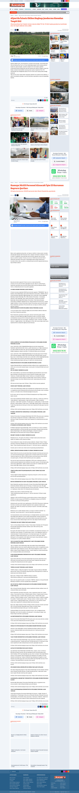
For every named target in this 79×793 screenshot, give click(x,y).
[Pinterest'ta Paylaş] (45, 100)
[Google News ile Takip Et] (45, 56)
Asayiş (46, 9)
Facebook (20, 110)
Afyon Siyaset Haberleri (14, 783)
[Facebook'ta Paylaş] (15, 30)
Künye (12, 0)
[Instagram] (65, 1)
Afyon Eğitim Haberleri (27, 780)
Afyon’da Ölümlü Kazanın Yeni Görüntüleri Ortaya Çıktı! (39, 12)
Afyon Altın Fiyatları (41, 786)
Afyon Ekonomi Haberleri (15, 785)
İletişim (21, 0)
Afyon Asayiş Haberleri (14, 788)
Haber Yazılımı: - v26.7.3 (59, 791)
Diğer (58, 9)
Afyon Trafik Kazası (41, 780)
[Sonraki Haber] (68, 12)
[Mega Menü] (10, 9)
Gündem (16, 9)
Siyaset (34, 9)
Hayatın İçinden (26, 783)
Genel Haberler (26, 777)
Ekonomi (39, 9)
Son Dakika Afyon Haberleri (42, 777)
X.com (30, 110)
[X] (63, 1)
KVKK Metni (62, 786)
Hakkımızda (53, 783)
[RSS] (68, 1)
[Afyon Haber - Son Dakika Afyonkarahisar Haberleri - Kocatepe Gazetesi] (59, 777)
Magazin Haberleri (27, 786)
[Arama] (68, 9)
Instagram (41, 110)
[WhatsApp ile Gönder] (47, 100)
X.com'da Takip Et (60, 161)
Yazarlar (21, 9)
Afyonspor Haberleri (14, 786)
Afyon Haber (39, 783)
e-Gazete (11, 780)
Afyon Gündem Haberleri (15, 782)
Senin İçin (64, 9)
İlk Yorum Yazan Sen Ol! (30, 104)
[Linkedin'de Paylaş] (43, 100)
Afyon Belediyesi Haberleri (42, 779)
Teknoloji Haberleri (27, 788)
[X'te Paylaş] (17, 30)
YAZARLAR (14, 771)
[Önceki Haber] (66, 12)
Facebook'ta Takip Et (60, 158)
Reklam (16, 0)
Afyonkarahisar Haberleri (42, 785)
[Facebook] (61, 1)
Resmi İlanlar (12, 779)
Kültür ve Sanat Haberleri (28, 782)
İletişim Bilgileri (62, 787)
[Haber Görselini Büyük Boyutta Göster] (29, 43)
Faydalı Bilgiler (26, 785)
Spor (43, 9)
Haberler (12, 15)
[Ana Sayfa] (12, 9)
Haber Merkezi (17, 221)
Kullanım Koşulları (54, 787)
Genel (50, 9)
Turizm (54, 9)
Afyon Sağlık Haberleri (27, 779)
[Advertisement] (4, 26)
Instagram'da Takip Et (60, 164)
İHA (17, 56)
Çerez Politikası (63, 784)
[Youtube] (67, 1)
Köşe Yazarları (12, 777)
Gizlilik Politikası (63, 783)
